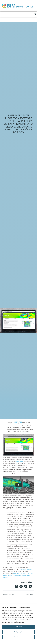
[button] (2, 14)
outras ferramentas (26, 569)
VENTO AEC (18, 422)
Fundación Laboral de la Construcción (16, 575)
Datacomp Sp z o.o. (26, 573)
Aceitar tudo (18, 627)
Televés (5, 577)
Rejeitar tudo (18, 637)
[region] (18, 622)
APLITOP (16, 573)
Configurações (18, 632)
